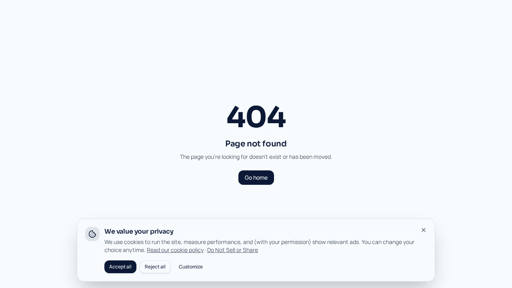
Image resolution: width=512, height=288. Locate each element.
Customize (191, 266)
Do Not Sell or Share (232, 250)
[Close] (423, 230)
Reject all (155, 266)
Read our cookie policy (175, 250)
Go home (256, 177)
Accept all (120, 266)
